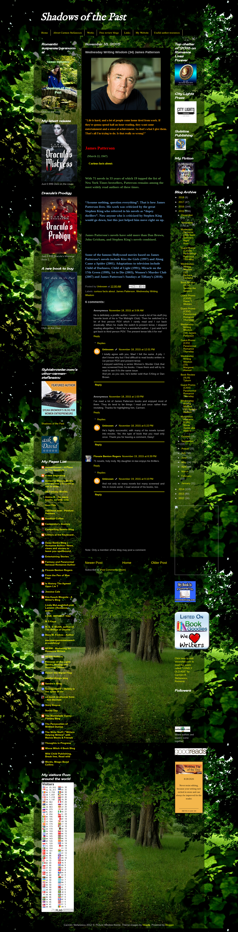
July (183, 453)
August (185, 448)
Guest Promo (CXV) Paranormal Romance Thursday (188, 346)
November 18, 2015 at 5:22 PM (136, 425)
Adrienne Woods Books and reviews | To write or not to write (59, 484)
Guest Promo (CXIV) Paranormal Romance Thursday (188, 391)
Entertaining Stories (57, 556)
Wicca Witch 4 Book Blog (60, 748)
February (186, 476)
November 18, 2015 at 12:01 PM (137, 349)
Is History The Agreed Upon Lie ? (58, 585)
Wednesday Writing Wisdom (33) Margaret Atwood (187, 363)
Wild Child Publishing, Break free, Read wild (58, 755)
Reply (97, 336)
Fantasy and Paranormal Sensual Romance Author (60, 563)
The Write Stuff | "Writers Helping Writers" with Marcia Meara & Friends (60, 735)
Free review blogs (109, 32)
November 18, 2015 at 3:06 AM (126, 310)
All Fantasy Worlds (56, 491)
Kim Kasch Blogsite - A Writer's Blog (58, 598)
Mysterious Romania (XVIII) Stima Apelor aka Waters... (188, 423)
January (186, 483)
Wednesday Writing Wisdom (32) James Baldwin (188, 406)
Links (127, 32)
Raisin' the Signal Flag (58, 673)
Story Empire (52, 705)
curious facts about (104, 291)
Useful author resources (167, 32)
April (184, 466)
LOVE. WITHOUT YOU (58, 616)
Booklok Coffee (54, 518)
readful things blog (56, 678)
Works (90, 32)
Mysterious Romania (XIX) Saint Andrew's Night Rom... (188, 236)
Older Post (159, 562)
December (187, 215)
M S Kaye (50, 621)
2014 (182, 489)
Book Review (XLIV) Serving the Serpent (188, 286)
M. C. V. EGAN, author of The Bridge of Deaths (59, 628)
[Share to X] (137, 286)
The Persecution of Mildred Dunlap (56, 725)
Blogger (169, 925)
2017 (182, 202)
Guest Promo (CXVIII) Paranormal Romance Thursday (188, 254)
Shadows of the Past (83, 17)
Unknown (108, 349)
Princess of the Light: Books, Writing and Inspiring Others (58, 665)
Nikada (146, 925)
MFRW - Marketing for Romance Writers (58, 650)
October (186, 436)
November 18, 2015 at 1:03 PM (126, 396)
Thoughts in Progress (58, 743)
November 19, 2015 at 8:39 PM (139, 456)
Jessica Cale (52, 591)
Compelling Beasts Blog (59, 529)
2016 (182, 206)
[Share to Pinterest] (143, 286)
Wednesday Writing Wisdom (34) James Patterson (188, 330)
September (187, 441)
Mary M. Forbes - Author (59, 635)
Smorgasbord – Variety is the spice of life (60, 690)
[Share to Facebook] (140, 286)
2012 (182, 498)
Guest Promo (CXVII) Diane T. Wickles (188, 299)
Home (44, 32)
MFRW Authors (54, 656)
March (185, 471)
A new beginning (55, 475)
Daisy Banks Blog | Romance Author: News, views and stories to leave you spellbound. (59, 547)
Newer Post (93, 562)
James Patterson (125, 291)
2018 (182, 197)
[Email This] (130, 286)
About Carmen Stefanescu (67, 32)
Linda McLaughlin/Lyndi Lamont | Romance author (59, 608)
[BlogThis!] (134, 286)
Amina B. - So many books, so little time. (57, 498)
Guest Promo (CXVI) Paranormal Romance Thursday (188, 314)
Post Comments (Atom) (113, 569)
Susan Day (51, 710)
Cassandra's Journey (57, 524)
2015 (182, 211)
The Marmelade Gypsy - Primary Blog (59, 717)
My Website (142, 32)
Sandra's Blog (53, 683)
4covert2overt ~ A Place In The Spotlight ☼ (59, 468)
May (184, 462)
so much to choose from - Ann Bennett (59, 698)
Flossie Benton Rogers (107, 456)
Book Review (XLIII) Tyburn (188, 377)
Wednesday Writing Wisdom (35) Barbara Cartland (187, 271)
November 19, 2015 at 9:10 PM (136, 479)
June (184, 457)
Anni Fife (50, 505)
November (187, 222)
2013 (182, 493)
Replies (101, 343)
